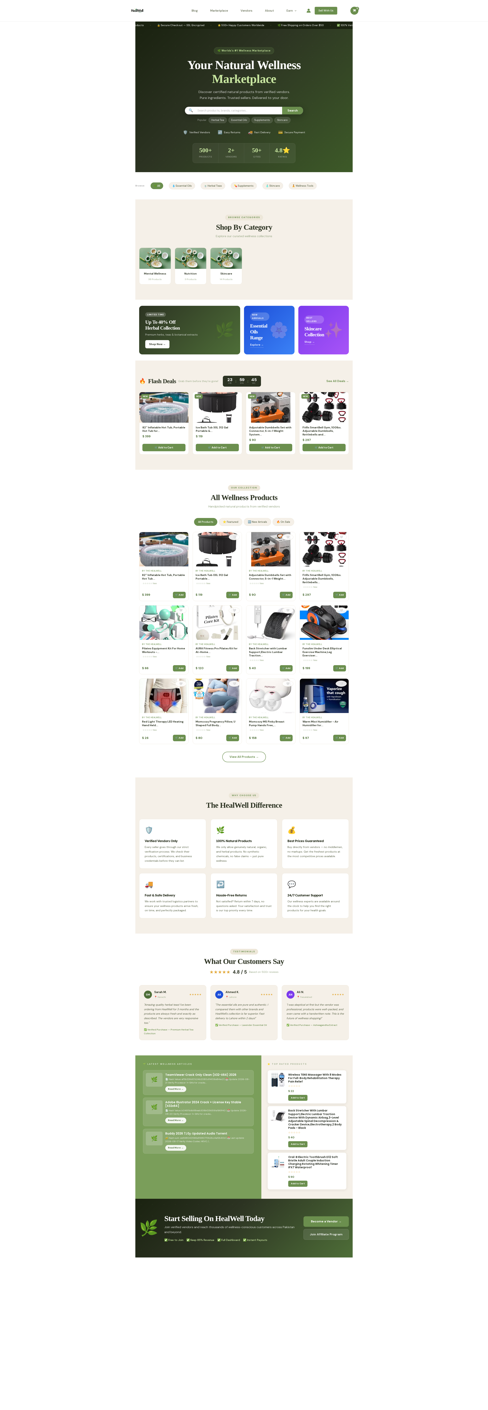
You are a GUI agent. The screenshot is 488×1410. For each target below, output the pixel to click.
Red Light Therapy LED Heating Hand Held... (163, 723)
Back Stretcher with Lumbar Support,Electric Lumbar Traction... (268, 652)
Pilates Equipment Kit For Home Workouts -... (163, 650)
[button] (294, 10)
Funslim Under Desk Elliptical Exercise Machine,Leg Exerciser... (322, 652)
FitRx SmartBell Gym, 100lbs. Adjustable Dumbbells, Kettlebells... (322, 578)
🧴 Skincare (273, 185)
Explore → (257, 344)
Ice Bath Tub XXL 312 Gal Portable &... (212, 429)
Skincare (282, 120)
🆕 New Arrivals (257, 522)
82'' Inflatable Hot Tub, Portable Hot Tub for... (163, 429)
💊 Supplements (244, 185)
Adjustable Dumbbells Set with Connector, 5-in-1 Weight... (270, 576)
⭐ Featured (230, 522)
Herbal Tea (217, 120)
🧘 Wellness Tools (302, 185)
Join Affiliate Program (326, 1234)
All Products (205, 522)
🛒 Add (179, 594)
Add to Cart (298, 1097)
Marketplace (219, 11)
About (269, 11)
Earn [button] (290, 11)
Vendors (246, 11)
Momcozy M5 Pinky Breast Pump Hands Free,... (266, 723)
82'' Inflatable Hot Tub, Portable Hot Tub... (163, 576)
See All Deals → (337, 381)
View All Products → (244, 757)
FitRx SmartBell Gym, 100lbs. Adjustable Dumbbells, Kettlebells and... (322, 431)
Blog (195, 11)
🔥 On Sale (283, 522)
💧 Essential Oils (182, 185)
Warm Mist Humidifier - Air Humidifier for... (320, 723)
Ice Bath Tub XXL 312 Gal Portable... (212, 576)
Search (292, 110)
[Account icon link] (309, 11)
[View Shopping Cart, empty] (354, 11)
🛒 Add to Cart (164, 447)
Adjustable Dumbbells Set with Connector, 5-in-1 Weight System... (270, 431)
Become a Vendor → (326, 1221)
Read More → (176, 1088)
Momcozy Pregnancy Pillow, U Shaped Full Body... (215, 723)
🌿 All (157, 185)
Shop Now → (157, 344)
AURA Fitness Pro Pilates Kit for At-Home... (217, 650)
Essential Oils (239, 120)
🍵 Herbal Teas (213, 185)
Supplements (262, 120)
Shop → (309, 342)
